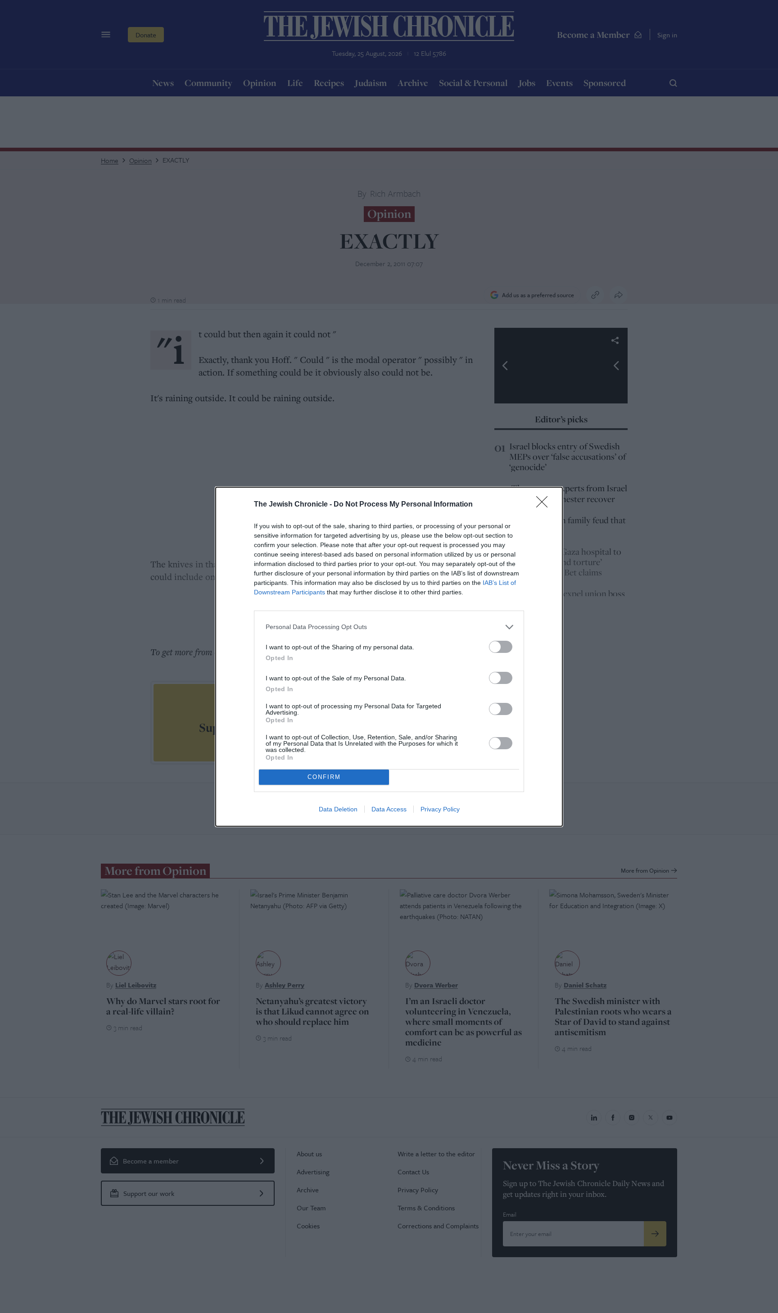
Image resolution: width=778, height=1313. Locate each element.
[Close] (544, 504)
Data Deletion (338, 809)
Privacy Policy (440, 809)
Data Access (389, 809)
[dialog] (389, 656)
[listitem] (389, 627)
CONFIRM (324, 777)
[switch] (500, 647)
